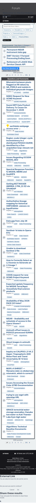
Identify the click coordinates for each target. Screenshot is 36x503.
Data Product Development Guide (19, 434)
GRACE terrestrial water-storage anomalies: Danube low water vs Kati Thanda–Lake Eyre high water (19, 413)
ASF (15, 151)
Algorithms (23, 151)
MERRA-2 (10, 197)
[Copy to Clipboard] (0, 501)
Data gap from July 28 (16, 221)
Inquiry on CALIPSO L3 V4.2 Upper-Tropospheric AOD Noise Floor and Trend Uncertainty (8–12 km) (19, 355)
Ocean (9, 297)
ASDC (16, 362)
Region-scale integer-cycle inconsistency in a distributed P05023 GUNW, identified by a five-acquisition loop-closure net (19, 143)
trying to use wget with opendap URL (17, 396)
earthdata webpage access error (17, 127)
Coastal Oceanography (22, 306)
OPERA (24, 239)
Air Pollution (18, 191)
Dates (5, 37)
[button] (7, 75)
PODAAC (10, 379)
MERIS (16, 177)
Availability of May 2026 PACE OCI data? (17, 302)
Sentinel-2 (10, 256)
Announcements (20, 113)
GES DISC (24, 194)
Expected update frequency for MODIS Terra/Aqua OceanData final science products (19, 288)
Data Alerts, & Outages (22, 45)
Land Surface (12, 119)
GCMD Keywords (20, 101)
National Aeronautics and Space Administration (18, 461)
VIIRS (9, 217)
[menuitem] (15, 453)
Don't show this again (8, 24)
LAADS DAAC (23, 214)
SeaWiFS (27, 180)
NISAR (23, 154)
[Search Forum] (32, 25)
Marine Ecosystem (13, 312)
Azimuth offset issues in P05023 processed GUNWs (19, 331)
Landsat (26, 92)
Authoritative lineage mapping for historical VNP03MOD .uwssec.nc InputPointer (18, 205)
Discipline (18, 30)
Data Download (12, 194)
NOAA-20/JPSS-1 (25, 119)
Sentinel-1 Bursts (13, 242)
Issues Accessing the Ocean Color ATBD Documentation (20, 384)
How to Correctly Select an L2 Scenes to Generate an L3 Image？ (19, 262)
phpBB (12, 467)
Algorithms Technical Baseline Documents (16, 427)
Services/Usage (18, 33)
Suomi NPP (26, 122)
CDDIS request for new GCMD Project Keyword (17, 276)
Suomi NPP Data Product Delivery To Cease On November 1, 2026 (18, 107)
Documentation (19, 388)
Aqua (16, 268)
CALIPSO (10, 365)
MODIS (9, 166)
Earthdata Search (13, 116)
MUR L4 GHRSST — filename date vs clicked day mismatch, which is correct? (20, 371)
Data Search (11, 214)
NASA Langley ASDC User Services (21, 459)
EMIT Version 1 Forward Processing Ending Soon (18, 57)
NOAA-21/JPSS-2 (13, 122)
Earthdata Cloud (13, 134)
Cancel (12, 489)
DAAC (28, 30)
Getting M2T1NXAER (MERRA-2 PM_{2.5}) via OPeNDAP (18, 186)
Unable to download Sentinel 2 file (16, 249)
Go (18, 489)
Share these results (10, 71)
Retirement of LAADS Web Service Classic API (19, 63)
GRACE (10, 420)
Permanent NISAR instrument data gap (16, 51)
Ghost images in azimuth (18, 342)
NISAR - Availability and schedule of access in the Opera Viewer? (18, 321)
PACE (9, 315)
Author (14, 37)
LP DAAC (17, 92)
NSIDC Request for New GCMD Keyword (17, 97)
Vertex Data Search (14, 245)
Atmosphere (18, 211)
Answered (6, 30)
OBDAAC (18, 166)
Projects (6, 33)
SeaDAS (26, 166)
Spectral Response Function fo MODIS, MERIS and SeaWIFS (19, 171)
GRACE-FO (19, 420)
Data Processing (13, 154)
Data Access (19, 131)
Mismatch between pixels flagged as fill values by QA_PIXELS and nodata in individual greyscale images (19, 86)
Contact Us (18, 465)
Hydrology (29, 420)
